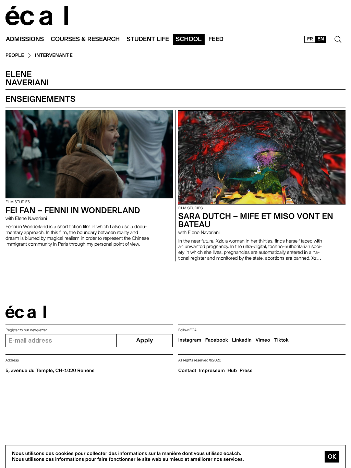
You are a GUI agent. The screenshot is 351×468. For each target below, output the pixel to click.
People (14, 55)
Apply (144, 340)
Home (37, 15)
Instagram (189, 340)
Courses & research (85, 39)
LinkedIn (242, 340)
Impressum (212, 370)
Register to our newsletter (26, 330)
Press (246, 370)
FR (310, 39)
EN (320, 39)
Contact (187, 370)
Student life (147, 39)
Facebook (216, 340)
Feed (215, 39)
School (189, 39)
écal (25, 312)
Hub (232, 370)
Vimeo (263, 340)
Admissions (25, 39)
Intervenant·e (54, 55)
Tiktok (281, 340)
